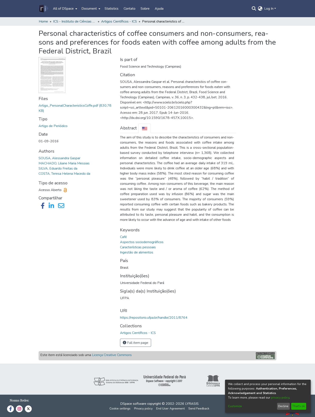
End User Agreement (170, 408)
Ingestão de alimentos (136, 252)
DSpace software (133, 403)
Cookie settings (120, 408)
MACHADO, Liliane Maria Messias (64, 163)
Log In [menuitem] (268, 8)
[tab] (144, 128)
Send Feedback (198, 408)
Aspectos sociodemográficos (142, 242)
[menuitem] (64, 8)
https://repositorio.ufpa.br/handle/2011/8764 (154, 317)
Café (123, 237)
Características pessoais (138, 247)
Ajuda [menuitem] (159, 8)
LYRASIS (192, 403)
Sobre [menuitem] (145, 8)
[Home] (44, 8)
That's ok (298, 406)
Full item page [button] (137, 342)
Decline (283, 406)
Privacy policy (143, 408)
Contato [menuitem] (129, 8)
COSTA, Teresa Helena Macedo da (64, 173)
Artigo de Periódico (53, 126)
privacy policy (280, 398)
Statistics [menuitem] (111, 8)
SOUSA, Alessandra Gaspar (59, 158)
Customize (235, 406)
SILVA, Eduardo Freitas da (58, 168)
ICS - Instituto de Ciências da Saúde (74, 21)
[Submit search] (254, 8)
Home (43, 21)
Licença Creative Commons (112, 355)
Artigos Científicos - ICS (119, 21)
